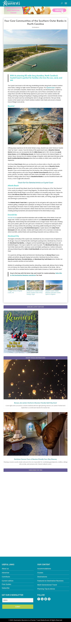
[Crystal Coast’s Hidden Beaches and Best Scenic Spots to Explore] (54, 285)
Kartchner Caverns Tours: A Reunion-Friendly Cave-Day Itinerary (35, 459)
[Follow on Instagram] (49, 599)
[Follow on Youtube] (45, 599)
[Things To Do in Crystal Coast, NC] (16, 285)
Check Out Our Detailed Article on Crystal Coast (35, 182)
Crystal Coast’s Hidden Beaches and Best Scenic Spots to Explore (53, 292)
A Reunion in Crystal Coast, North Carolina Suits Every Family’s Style (35, 292)
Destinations (35, 27)
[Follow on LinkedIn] (42, 599)
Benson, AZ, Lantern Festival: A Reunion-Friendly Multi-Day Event (35, 403)
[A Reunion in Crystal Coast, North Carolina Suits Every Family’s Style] (35, 285)
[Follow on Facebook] (38, 599)
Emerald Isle (11, 217)
